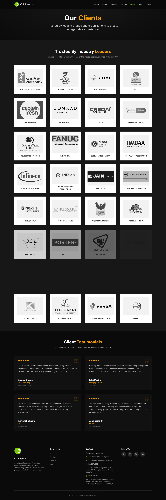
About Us (53, 453)
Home (96, 4)
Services (113, 4)
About (104, 4)
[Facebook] (123, 454)
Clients (132, 4)
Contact (149, 4)
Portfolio (123, 4)
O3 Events (27, 4)
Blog (140, 4)
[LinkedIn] (136, 454)
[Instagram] (130, 454)
